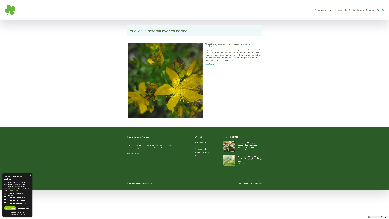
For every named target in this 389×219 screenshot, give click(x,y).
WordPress (259, 183)
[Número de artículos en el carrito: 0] (378, 10)
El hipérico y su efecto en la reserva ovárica (227, 44)
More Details (209, 64)
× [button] (30, 175)
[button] (17, 212)
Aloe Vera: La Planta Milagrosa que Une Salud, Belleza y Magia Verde (250, 159)
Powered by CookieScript (17, 215)
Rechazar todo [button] (23, 208)
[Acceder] (382, 10)
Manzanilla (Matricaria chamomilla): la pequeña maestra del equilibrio (247, 145)
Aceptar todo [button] (10, 208)
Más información (14, 190)
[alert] (17, 195)
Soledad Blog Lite (243, 183)
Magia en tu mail (133, 153)
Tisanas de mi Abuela (138, 137)
